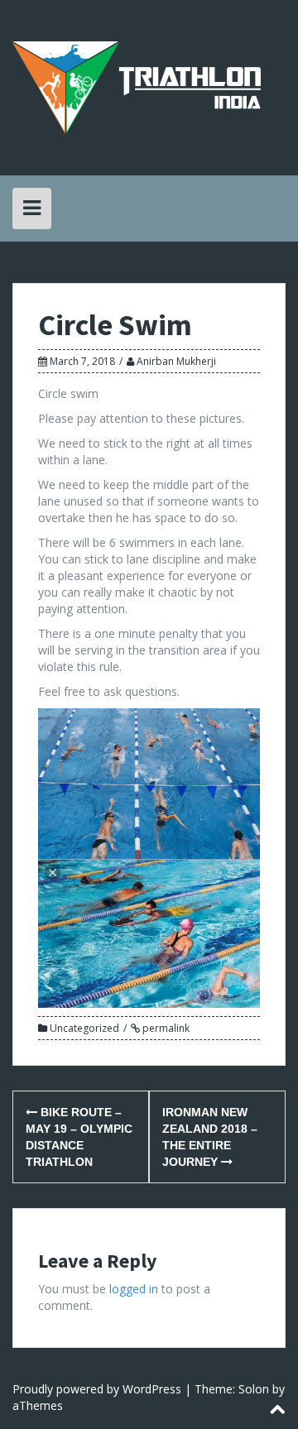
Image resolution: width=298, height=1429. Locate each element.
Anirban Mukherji (176, 361)
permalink (165, 1028)
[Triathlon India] (136, 86)
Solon (253, 1389)
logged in (133, 1289)
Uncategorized (84, 1028)
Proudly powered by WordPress (96, 1389)
